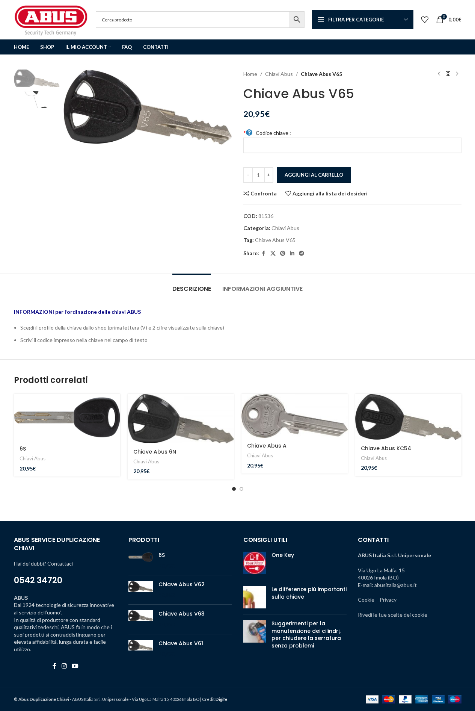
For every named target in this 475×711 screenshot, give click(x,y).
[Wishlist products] (424, 19)
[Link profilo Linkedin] (292, 253)
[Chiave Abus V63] (140, 619)
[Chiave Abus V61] (140, 649)
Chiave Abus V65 (275, 240)
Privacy (388, 599)
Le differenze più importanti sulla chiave (309, 593)
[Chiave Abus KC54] (408, 417)
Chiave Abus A (267, 445)
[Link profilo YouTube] (75, 666)
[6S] (67, 417)
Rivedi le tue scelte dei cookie (392, 614)
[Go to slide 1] (234, 489)
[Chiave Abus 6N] (181, 418)
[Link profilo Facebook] (263, 253)
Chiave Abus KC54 (386, 448)
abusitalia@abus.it (395, 585)
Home (250, 74)
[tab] (191, 285)
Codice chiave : (267, 133)
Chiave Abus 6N (154, 451)
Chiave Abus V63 (181, 613)
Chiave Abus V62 (181, 584)
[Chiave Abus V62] (140, 590)
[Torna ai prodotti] (447, 74)
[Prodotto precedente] (438, 74)
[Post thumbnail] (254, 563)
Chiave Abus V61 (180, 643)
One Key (282, 555)
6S (23, 448)
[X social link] (273, 253)
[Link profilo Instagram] (64, 666)
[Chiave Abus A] (294, 416)
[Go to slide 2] (241, 489)
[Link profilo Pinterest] (283, 253)
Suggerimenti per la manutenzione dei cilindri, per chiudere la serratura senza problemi (306, 634)
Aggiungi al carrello (314, 175)
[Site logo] (51, 19)
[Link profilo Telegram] (301, 253)
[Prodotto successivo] (456, 74)
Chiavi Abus (279, 74)
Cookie (366, 599)
